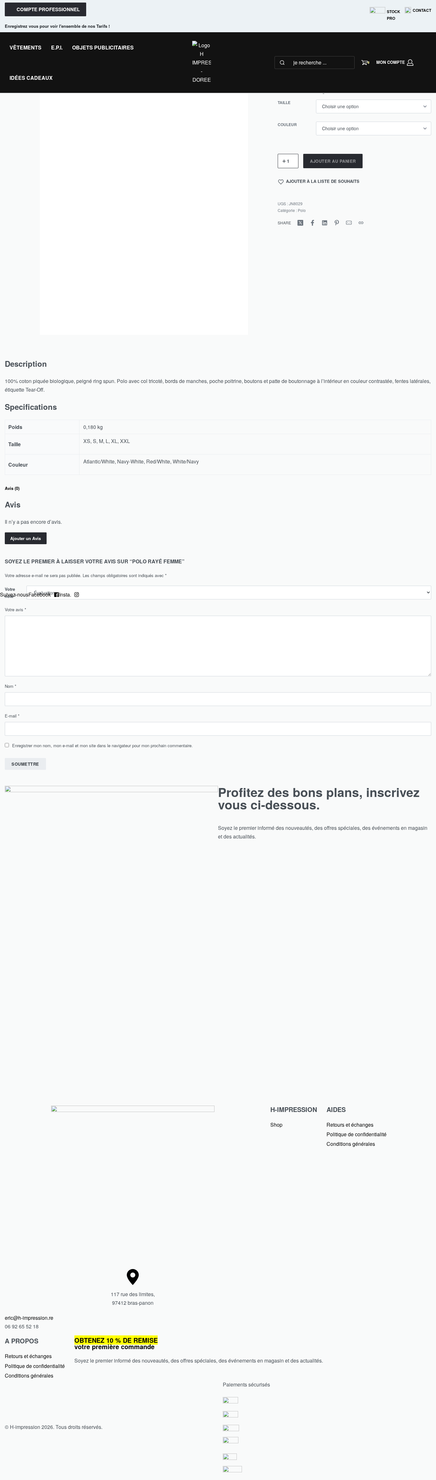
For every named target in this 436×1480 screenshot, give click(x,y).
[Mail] (349, 223)
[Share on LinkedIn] (324, 223)
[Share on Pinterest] (337, 223)
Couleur (287, 124)
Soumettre (25, 764)
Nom (10, 686)
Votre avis (15, 609)
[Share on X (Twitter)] (300, 223)
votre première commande (116, 1343)
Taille (284, 102)
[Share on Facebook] (312, 223)
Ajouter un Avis (25, 538)
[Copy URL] (361, 223)
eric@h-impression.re (29, 1317)
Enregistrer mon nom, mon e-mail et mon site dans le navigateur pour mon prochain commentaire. (102, 745)
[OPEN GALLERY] (144, 196)
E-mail (12, 716)
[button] (45, 9)
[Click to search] (282, 62)
